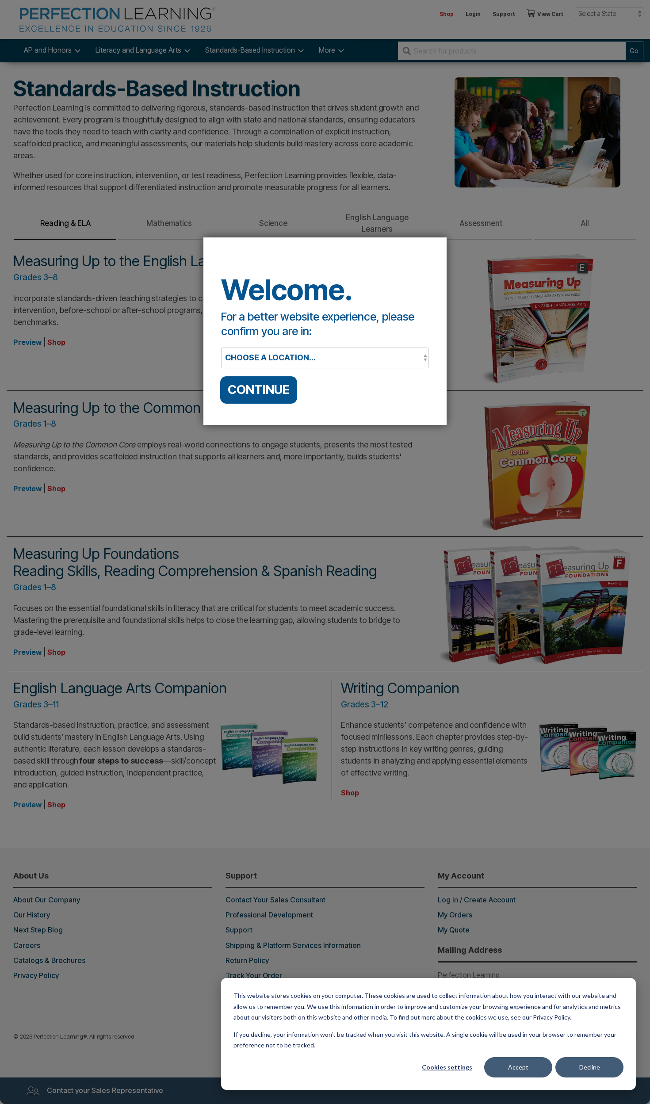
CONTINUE (259, 389)
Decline (589, 1067)
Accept (518, 1067)
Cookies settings (447, 1067)
